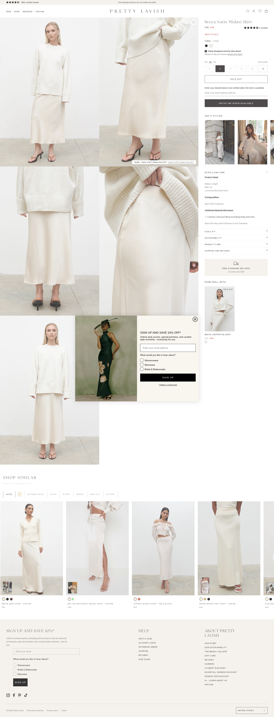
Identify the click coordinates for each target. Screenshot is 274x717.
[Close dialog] (195, 319)
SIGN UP (168, 377)
